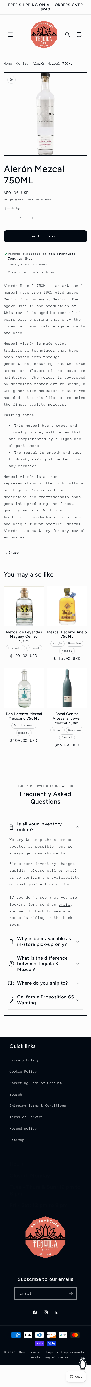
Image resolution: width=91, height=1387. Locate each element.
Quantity (12, 208)
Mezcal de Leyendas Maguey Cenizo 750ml (24, 637)
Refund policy (23, 1128)
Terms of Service (26, 1117)
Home (8, 63)
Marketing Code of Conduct (36, 1083)
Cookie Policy (23, 1071)
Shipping (10, 199)
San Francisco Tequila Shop (43, 1352)
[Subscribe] (70, 1293)
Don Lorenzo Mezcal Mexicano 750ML (24, 716)
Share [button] (14, 552)
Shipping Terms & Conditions (38, 1105)
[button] (10, 34)
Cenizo (22, 63)
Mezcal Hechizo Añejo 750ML (67, 634)
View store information (31, 272)
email (64, 904)
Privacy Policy (24, 1060)
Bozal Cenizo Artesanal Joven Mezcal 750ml (67, 718)
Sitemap (17, 1140)
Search (16, 1094)
